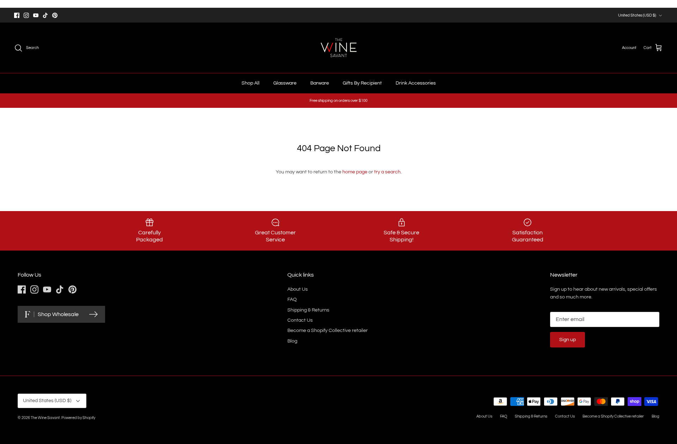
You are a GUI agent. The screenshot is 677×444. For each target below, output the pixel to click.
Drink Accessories (416, 83)
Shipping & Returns (308, 310)
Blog (292, 341)
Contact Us (300, 320)
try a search (387, 171)
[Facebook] (16, 15)
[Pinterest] (54, 15)
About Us (297, 289)
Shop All (251, 83)
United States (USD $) (637, 15)
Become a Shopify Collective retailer (327, 330)
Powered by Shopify (78, 418)
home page (354, 171)
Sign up (567, 339)
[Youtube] (35, 15)
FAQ (292, 299)
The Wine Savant (45, 418)
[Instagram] (26, 15)
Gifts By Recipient (362, 83)
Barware (319, 83)
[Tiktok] (45, 15)
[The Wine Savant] (339, 48)
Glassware (285, 83)
